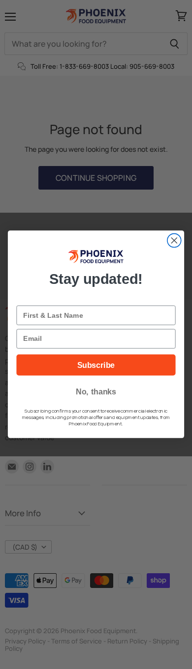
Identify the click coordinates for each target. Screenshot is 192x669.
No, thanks (96, 392)
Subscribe (96, 365)
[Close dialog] (174, 241)
